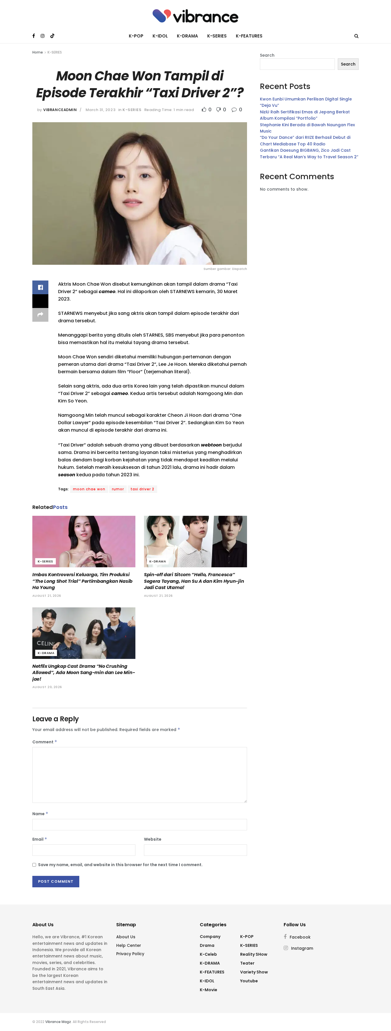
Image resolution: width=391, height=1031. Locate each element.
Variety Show (254, 972)
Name (40, 814)
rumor (118, 489)
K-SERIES (217, 36)
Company (210, 936)
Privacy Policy (130, 954)
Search (267, 55)
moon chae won (89, 489)
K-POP (136, 36)
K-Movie (208, 990)
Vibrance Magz (58, 1021)
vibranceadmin (60, 109)
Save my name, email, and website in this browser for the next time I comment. (120, 865)
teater (247, 963)
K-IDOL (160, 36)
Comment (44, 742)
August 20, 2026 (47, 687)
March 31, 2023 (100, 109)
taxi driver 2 (142, 489)
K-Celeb (208, 954)
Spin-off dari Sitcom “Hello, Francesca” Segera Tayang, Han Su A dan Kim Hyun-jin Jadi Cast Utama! (194, 581)
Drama (207, 945)
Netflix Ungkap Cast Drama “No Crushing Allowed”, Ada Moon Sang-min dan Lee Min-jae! (83, 672)
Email (39, 839)
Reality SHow (253, 954)
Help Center (128, 945)
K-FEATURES (249, 36)
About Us (125, 937)
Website (152, 839)
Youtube (249, 981)
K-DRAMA (187, 36)
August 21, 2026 (46, 595)
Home (37, 52)
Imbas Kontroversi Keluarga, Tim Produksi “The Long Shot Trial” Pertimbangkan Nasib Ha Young (82, 581)
